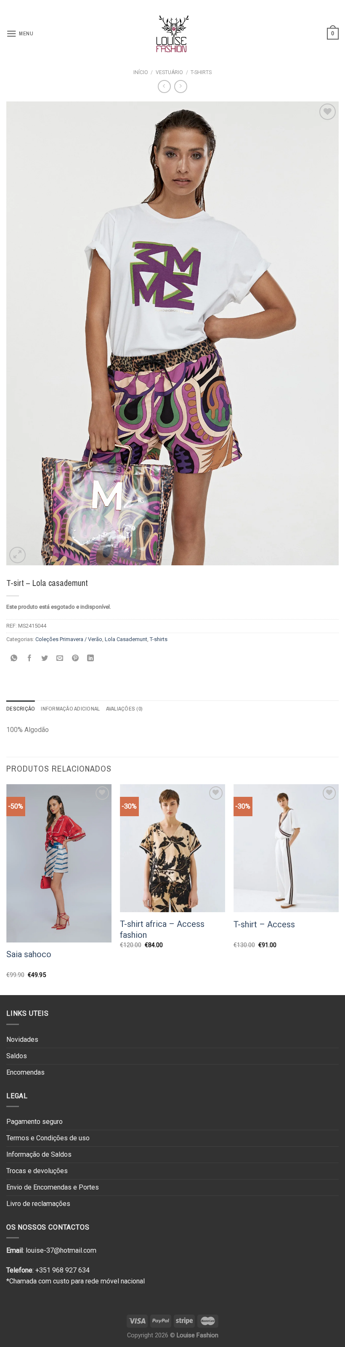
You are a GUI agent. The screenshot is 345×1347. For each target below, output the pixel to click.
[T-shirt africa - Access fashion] (172, 848)
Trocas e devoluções (37, 1171)
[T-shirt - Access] (286, 848)
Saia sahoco (28, 954)
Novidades (22, 1040)
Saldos (16, 1056)
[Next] (338, 888)
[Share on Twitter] (45, 659)
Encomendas (25, 1072)
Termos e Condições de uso (48, 1138)
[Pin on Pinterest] (75, 659)
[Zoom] (17, 555)
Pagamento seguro (34, 1122)
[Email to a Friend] (60, 659)
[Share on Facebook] (29, 659)
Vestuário (169, 72)
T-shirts (201, 72)
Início (140, 72)
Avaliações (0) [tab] (124, 708)
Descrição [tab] (20, 708)
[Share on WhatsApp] (14, 659)
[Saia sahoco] (58, 863)
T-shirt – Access (264, 924)
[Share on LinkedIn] (91, 659)
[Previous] (6, 888)
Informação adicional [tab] (70, 708)
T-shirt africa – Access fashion (162, 929)
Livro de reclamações (38, 1204)
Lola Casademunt (126, 639)
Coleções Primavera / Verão (68, 639)
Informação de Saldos (39, 1154)
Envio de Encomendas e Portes (52, 1187)
